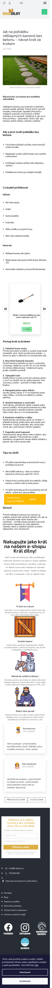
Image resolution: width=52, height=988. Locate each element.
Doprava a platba (11, 901)
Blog (6, 897)
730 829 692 (14, 873)
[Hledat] (4, 3)
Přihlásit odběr (20, 847)
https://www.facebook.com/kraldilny (21, 881)
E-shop (26, 329)
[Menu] (45, 3)
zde (36, 965)
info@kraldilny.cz (16, 868)
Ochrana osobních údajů (15, 914)
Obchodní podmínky (12, 906)
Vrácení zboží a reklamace (15, 910)
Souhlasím (25, 981)
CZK (21, 3)
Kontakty (8, 893)
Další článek (36, 799)
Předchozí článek (16, 799)
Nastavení (25, 972)
